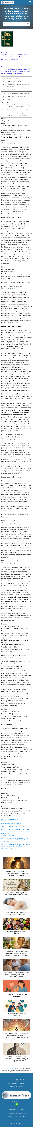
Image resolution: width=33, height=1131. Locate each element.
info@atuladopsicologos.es (16, 1109)
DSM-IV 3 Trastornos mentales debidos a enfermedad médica (15, 834)
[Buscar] (27, 23)
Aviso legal (16, 1120)
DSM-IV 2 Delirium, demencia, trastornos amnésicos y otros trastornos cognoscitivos (15, 830)
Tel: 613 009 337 (16, 1101)
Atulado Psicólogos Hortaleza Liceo (16, 1113)
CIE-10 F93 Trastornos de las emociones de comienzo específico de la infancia (15, 845)
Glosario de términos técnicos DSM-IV (14, 826)
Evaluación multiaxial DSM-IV (11, 823)
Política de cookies (16, 1123)
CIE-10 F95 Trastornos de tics (11, 849)
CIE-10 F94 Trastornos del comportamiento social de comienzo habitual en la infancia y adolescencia (16, 840)
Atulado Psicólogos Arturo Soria (16, 1116)
